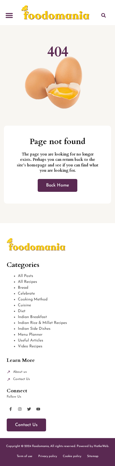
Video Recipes (30, 346)
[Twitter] (29, 409)
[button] (9, 15)
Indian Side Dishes (34, 329)
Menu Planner (30, 335)
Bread (23, 288)
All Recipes (27, 282)
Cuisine (24, 305)
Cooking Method (32, 299)
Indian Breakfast (32, 317)
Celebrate (26, 293)
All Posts (25, 276)
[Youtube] (38, 409)
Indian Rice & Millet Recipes (42, 323)
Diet (21, 311)
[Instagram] (20, 409)
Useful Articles (30, 340)
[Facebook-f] (11, 409)
